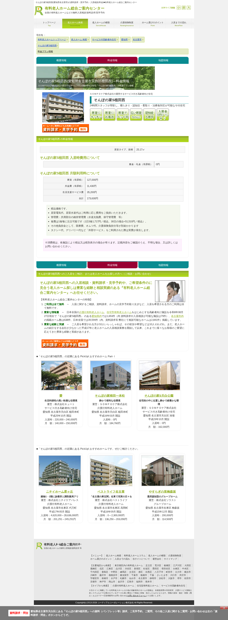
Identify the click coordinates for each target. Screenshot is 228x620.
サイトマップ (170, 559)
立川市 (178, 572)
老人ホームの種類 (157, 555)
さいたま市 (162, 575)
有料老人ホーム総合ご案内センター (75, 10)
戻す (184, 8)
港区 (140, 572)
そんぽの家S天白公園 (158, 395)
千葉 (152, 575)
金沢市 (121, 581)
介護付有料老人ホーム (91, 312)
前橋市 (105, 578)
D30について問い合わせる (65, 343)
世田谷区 (166, 568)
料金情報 (112, 60)
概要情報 (61, 60)
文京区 (132, 572)
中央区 (185, 568)
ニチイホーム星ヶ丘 (59, 491)
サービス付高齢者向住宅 (173, 585)
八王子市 (159, 572)
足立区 (149, 565)
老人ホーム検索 (113, 555)
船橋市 (144, 575)
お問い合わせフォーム (137, 596)
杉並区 (146, 568)
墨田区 (155, 568)
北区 (101, 568)
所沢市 (182, 575)
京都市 (93, 581)
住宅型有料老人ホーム (119, 312)
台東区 (176, 568)
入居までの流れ (122, 559)
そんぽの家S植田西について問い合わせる (65, 128)
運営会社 (157, 559)
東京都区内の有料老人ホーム (129, 565)
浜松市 (162, 578)
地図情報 (163, 60)
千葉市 (134, 575)
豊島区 (105, 572)
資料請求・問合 (19, 612)
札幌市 (123, 578)
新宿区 (137, 568)
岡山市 (112, 581)
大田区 (187, 565)
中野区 (114, 572)
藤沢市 (102, 575)
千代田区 (94, 572)
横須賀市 (124, 575)
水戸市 (114, 578)
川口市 (173, 575)
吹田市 (187, 578)
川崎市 (93, 575)
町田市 (169, 572)
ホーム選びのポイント (101, 559)
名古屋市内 (177, 316)
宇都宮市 (94, 578)
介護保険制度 (174, 555)
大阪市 (171, 578)
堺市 (179, 578)
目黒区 (148, 572)
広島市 (130, 581)
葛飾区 (93, 568)
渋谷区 (128, 568)
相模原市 (113, 575)
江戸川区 (177, 565)
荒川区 (158, 565)
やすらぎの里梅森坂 (162, 491)
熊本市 (148, 581)
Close (224, 607)
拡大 (189, 8)
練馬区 (123, 572)
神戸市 (102, 581)
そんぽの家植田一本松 (110, 395)
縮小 (179, 8)
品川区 (119, 568)
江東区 (109, 568)
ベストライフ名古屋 (111, 491)
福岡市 (139, 581)
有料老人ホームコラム (135, 555)
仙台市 (132, 578)
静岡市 (153, 578)
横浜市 (187, 572)
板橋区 (167, 565)
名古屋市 (142, 578)
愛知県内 (97, 316)
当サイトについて (141, 559)
